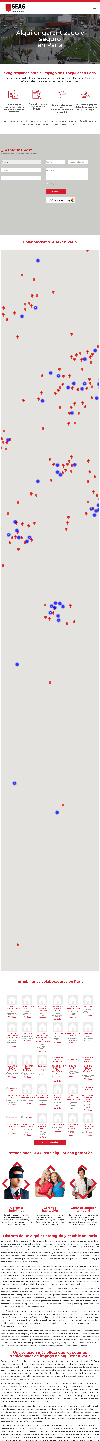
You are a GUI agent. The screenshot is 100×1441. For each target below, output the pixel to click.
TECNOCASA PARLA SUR (27, 1125)
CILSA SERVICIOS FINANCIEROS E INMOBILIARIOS (44, 1037)
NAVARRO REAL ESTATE (12, 1068)
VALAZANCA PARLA (12, 1125)
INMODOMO (88, 1006)
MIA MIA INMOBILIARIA (74, 1007)
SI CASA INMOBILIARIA (28, 1096)
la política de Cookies (71, 184)
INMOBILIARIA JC (13, 1096)
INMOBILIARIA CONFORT (74, 1034)
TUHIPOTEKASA (59, 1033)
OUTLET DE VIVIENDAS (42, 1096)
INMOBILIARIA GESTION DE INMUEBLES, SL (58, 1070)
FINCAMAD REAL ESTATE (27, 1068)
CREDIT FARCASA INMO (42, 1126)
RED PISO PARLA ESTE (57, 1097)
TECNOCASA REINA (27, 1007)
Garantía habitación (50, 1209)
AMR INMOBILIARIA (13, 1007)
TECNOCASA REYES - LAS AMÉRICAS (88, 1098)
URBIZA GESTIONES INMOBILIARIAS (14, 1035)
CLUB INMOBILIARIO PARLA (89, 1126)
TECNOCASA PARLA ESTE (57, 1008)
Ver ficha (12, 1017)
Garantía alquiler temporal (83, 1209)
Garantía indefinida (16, 1209)
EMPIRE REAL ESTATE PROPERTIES (88, 1069)
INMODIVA (27, 1033)
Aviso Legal (62, 184)
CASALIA (42, 1066)
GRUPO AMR (73, 1067)
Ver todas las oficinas (50, 1142)
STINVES (88, 1033)
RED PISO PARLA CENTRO (73, 1126)
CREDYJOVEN (58, 1124)
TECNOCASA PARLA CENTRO (42, 1008)
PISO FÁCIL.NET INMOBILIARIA (74, 1097)
